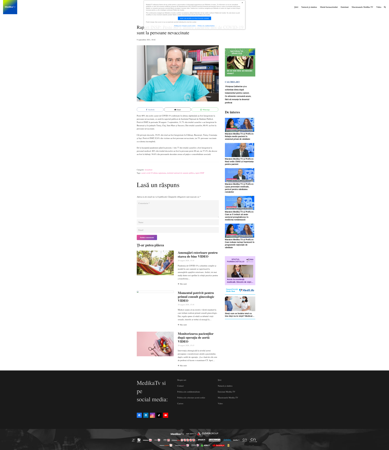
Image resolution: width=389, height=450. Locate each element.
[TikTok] (159, 415)
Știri (219, 380)
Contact (180, 385)
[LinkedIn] (145, 415)
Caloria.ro (232, 82)
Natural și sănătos (225, 385)
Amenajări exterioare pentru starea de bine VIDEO (198, 254)
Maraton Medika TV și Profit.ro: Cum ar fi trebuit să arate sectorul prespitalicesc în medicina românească (239, 216)
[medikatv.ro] (237, 440)
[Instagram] (152, 415)
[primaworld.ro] (195, 445)
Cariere (180, 403)
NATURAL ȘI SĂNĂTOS (236, 52)
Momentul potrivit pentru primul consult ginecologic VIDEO (196, 296)
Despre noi (181, 380)
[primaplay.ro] (167, 440)
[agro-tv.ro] (206, 445)
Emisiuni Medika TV (226, 391)
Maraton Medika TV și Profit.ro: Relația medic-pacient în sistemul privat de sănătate (239, 136)
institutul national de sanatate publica (180, 173)
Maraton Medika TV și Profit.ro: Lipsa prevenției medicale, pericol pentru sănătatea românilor (239, 188)
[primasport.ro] (184, 440)
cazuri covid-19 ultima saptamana (153, 173)
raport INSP (199, 173)
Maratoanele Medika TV (228, 397)
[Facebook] (139, 415)
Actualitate (148, 169)
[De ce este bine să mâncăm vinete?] (240, 62)
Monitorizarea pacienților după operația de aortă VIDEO (196, 337)
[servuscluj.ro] (219, 445)
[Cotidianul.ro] (215, 440)
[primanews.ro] (158, 440)
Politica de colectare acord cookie (191, 397)
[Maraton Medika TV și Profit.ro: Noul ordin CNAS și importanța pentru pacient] (239, 150)
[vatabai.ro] (229, 445)
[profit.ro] (202, 440)
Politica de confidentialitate (188, 391)
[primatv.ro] (134, 440)
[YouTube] (165, 415)
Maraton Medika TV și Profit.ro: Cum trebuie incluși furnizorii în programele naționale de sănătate (239, 243)
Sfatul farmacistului (235, 260)
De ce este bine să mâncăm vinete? (239, 72)
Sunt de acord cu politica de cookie (194, 18)
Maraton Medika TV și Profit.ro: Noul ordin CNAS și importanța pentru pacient (239, 161)
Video (220, 403)
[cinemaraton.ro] (245, 440)
